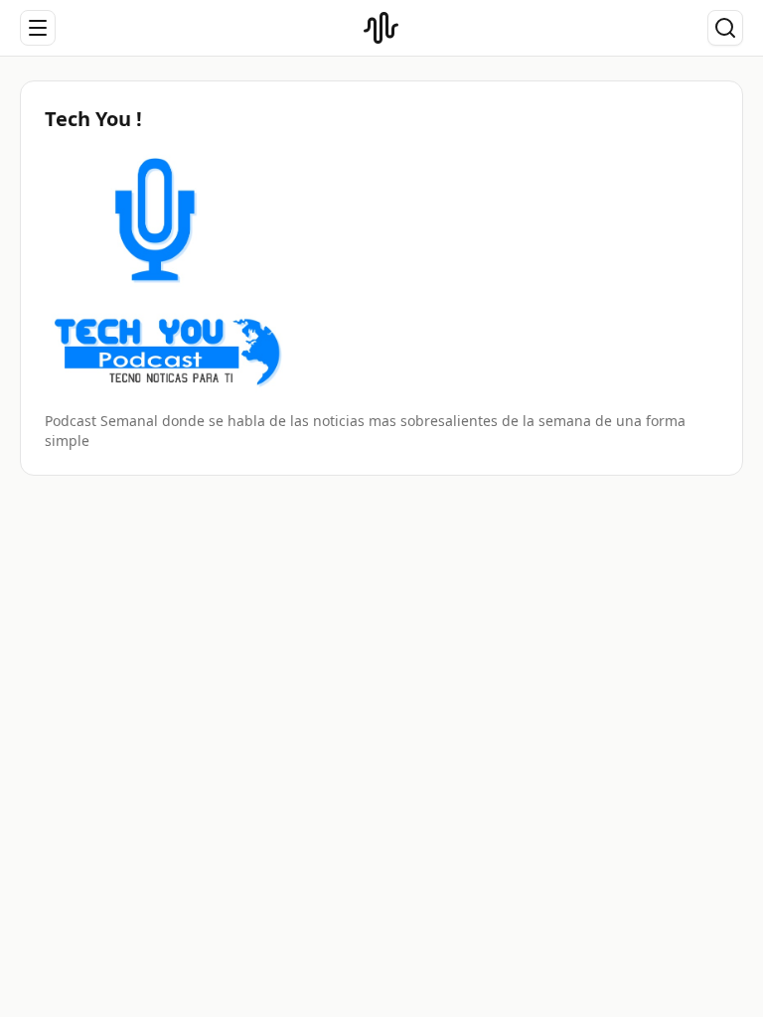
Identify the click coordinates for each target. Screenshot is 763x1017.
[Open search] (725, 28)
